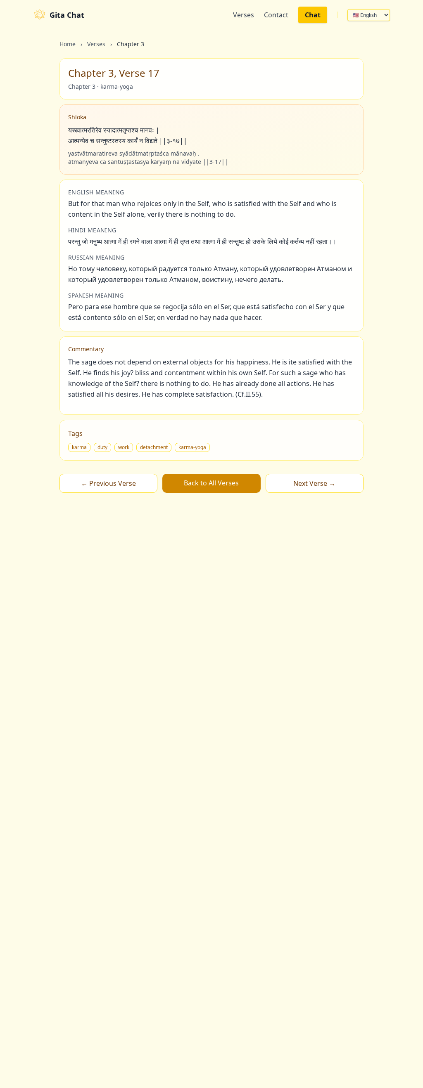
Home (67, 44)
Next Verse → (314, 483)
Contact (276, 14)
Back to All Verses (211, 482)
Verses (243, 14)
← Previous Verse (108, 483)
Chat (313, 14)
